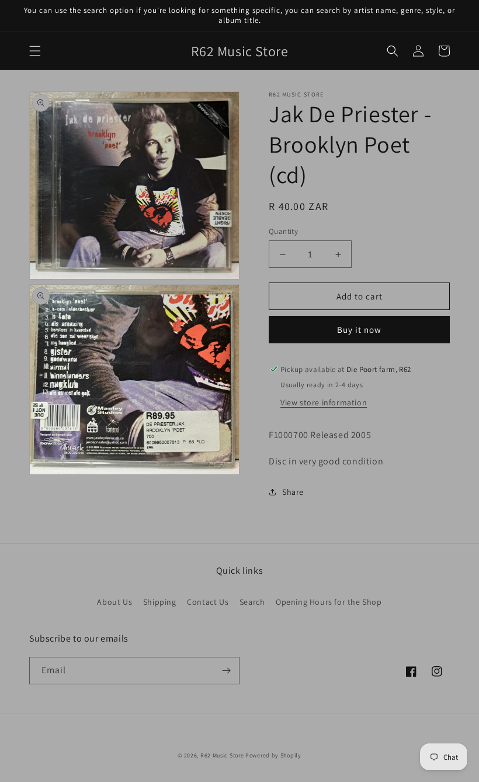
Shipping (159, 602)
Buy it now (359, 329)
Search (252, 602)
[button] (35, 51)
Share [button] (293, 492)
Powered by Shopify (273, 755)
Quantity (283, 231)
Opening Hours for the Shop (329, 602)
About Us (114, 602)
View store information (323, 402)
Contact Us (207, 602)
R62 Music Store (222, 755)
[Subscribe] (226, 670)
